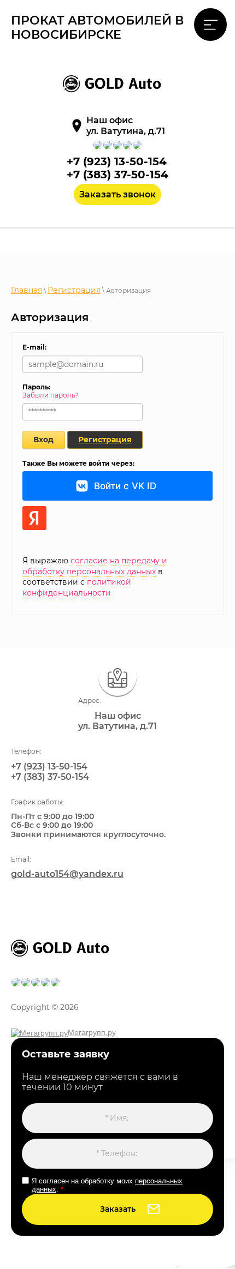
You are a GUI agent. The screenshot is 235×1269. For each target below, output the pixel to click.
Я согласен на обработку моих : (107, 1185)
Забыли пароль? (50, 395)
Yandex (34, 518)
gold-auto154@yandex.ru (67, 874)
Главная (26, 290)
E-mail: (34, 347)
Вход (43, 439)
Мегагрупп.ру (92, 1032)
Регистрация (74, 290)
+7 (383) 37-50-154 (117, 174)
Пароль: (36, 387)
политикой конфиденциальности (76, 587)
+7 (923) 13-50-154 (117, 161)
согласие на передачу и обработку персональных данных (94, 566)
